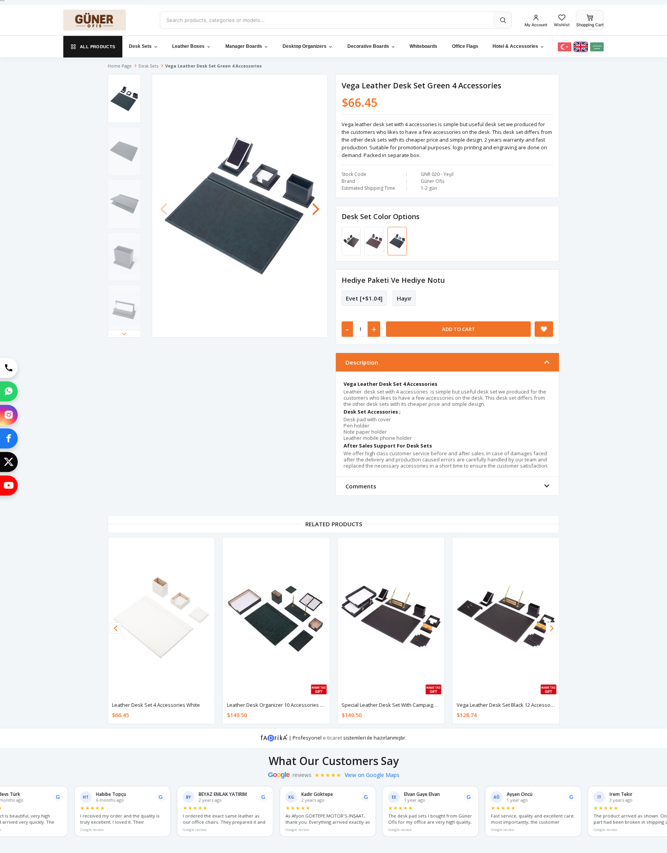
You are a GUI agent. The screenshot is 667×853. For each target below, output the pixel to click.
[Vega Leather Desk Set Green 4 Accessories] (397, 240)
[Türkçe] (564, 47)
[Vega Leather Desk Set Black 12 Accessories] (506, 617)
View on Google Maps (372, 775)
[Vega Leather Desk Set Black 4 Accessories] (351, 240)
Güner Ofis (432, 181)
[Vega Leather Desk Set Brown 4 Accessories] (374, 240)
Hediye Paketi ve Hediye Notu (393, 280)
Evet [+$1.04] (364, 298)
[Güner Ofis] (105, 20)
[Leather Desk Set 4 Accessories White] (161, 617)
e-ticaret (332, 737)
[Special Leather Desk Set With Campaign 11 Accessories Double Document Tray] (391, 617)
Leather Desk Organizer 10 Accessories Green (281, 704)
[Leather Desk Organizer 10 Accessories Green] (276, 617)
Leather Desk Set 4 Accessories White (156, 704)
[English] (580, 47)
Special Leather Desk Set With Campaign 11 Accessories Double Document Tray (434, 704)
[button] (124, 334)
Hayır (404, 298)
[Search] (502, 20)
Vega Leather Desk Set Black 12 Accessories (508, 704)
